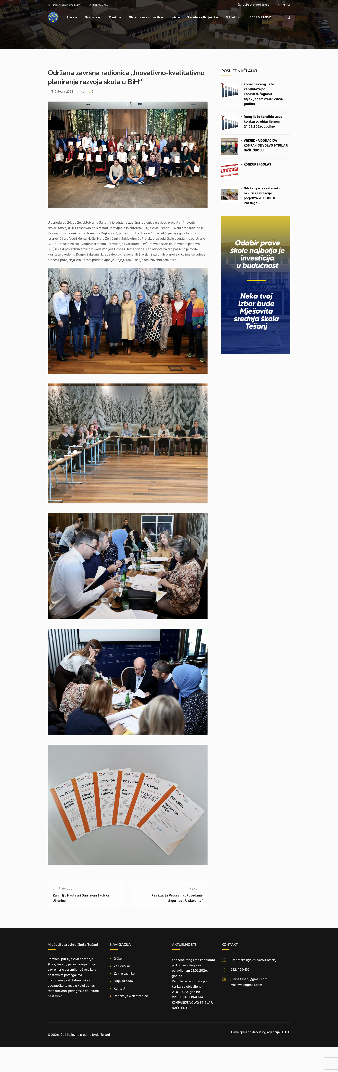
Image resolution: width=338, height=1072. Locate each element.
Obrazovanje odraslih (144, 17)
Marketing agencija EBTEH (271, 1032)
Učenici (113, 17)
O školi (118, 958)
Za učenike (122, 966)
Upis (173, 17)
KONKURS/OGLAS (257, 164)
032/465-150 (100, 5)
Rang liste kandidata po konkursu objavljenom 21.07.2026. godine (263, 121)
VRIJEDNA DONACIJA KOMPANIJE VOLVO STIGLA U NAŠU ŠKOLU (266, 145)
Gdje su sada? (124, 981)
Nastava (91, 17)
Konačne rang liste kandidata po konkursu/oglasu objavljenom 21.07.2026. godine (263, 94)
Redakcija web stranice (131, 996)
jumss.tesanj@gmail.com (66, 5)
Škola (70, 17)
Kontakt (119, 988)
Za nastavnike (124, 973)
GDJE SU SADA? (260, 17)
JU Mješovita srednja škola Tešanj (85, 1035)
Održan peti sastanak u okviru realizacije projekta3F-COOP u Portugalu (262, 195)
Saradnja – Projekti (201, 17)
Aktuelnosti (233, 17)
